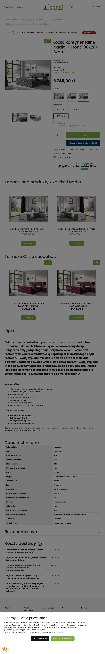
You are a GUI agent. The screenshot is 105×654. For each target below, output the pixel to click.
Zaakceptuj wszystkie (62, 638)
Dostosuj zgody (40, 638)
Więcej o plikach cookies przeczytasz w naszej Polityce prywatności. (34, 632)
